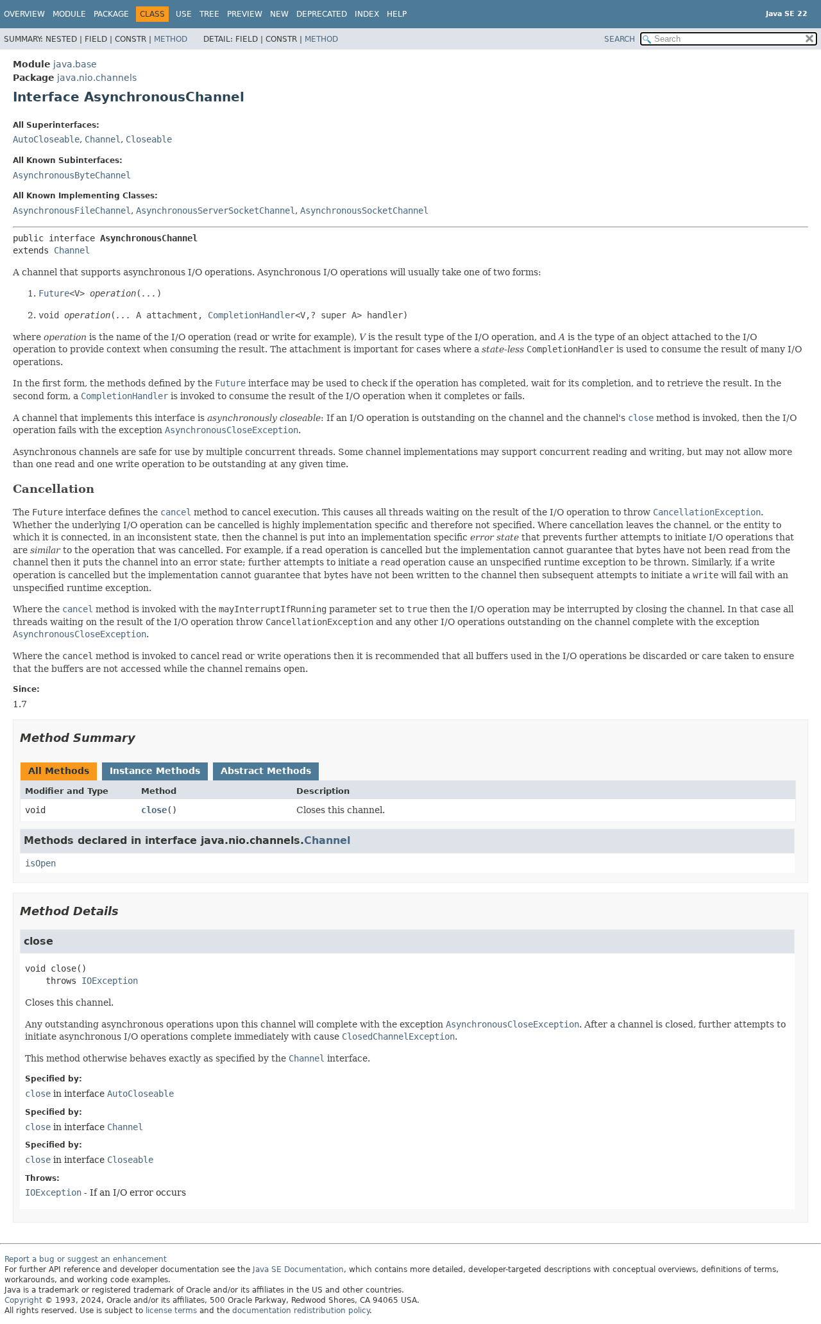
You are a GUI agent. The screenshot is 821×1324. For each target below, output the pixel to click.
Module (69, 14)
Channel (103, 139)
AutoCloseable (46, 139)
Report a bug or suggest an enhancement (85, 1259)
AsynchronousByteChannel (72, 175)
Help (397, 14)
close (154, 810)
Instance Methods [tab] (155, 771)
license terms (171, 1310)
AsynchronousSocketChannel (364, 210)
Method (170, 39)
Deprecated (321, 14)
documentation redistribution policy (300, 1310)
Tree (209, 14)
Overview (24, 14)
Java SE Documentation (298, 1269)
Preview (244, 14)
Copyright (23, 1300)
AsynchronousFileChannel (72, 210)
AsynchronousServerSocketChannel (215, 210)
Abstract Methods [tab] (266, 771)
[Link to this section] (103, 488)
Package (111, 14)
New (279, 14)
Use (184, 14)
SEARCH (619, 39)
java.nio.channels (97, 78)
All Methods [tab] (58, 771)
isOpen (40, 863)
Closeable (149, 139)
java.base (75, 64)
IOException (109, 981)
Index (367, 14)
